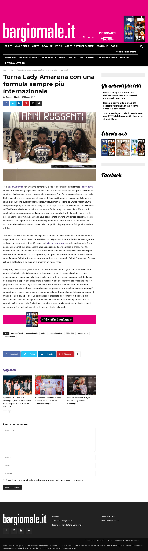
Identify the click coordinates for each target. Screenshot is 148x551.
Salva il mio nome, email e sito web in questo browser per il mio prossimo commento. (44, 480)
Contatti (55, 516)
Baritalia (10, 57)
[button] (141, 47)
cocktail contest (56, 333)
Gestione (102, 46)
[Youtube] (93, 37)
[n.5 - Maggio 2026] (138, 148)
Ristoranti (107, 34)
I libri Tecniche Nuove (110, 520)
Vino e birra (22, 46)
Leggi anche (9, 370)
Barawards (48, 57)
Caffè (35, 46)
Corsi (114, 46)
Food (58, 46)
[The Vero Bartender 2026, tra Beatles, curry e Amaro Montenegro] (81, 385)
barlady (43, 333)
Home (5, 70)
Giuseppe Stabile (12, 97)
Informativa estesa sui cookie (127, 540)
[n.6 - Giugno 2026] (123, 148)
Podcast (125, 57)
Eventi (90, 57)
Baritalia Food (29, 57)
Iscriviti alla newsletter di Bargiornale (67, 525)
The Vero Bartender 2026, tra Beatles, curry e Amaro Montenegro (78, 401)
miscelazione (9, 337)
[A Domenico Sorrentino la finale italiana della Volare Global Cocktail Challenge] (49, 385)
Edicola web (114, 133)
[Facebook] (79, 37)
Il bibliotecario (107, 57)
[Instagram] (84, 37)
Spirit (8, 46)
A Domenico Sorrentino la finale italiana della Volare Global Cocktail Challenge (48, 401)
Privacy (109, 540)
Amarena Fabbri (17, 333)
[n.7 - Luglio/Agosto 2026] (134, 29)
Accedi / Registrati (126, 51)
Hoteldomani (107, 39)
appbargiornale (32, 333)
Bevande (47, 46)
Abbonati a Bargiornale (57, 319)
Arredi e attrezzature (79, 46)
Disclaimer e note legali (94, 540)
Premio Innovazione (71, 57)
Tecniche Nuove (108, 516)
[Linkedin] (88, 37)
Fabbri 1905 (70, 333)
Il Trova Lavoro (15, 63)
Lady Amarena (82, 333)
